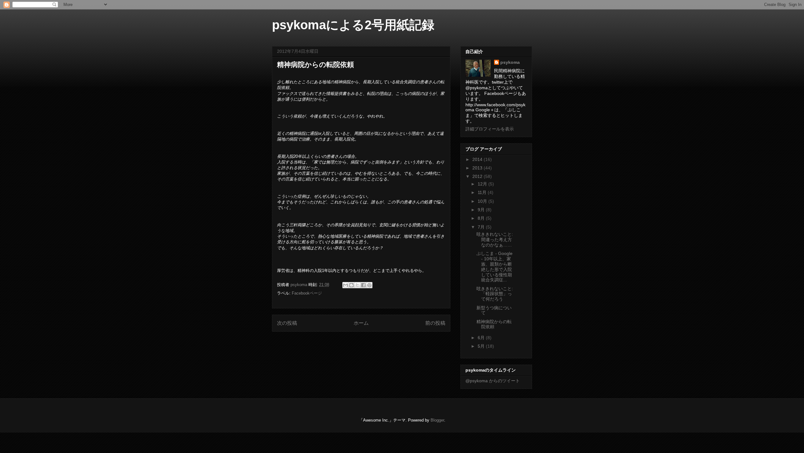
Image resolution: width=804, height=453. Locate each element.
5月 (482, 346)
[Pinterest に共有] (369, 285)
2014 (478, 159)
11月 (483, 192)
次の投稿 (287, 323)
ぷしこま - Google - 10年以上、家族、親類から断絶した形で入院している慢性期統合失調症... (494, 266)
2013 (478, 167)
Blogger (437, 420)
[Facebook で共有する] (363, 285)
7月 (482, 226)
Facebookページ (307, 293)
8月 (482, 218)
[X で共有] (357, 285)
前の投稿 (435, 323)
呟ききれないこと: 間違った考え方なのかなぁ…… (494, 239)
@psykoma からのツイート (492, 380)
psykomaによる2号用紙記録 (353, 25)
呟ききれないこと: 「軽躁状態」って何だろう (494, 294)
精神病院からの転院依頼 (494, 324)
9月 (482, 209)
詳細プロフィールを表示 (489, 128)
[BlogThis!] (351, 285)
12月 (483, 183)
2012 (478, 176)
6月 (482, 337)
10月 (483, 201)
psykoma (510, 62)
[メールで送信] (345, 285)
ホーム (361, 323)
